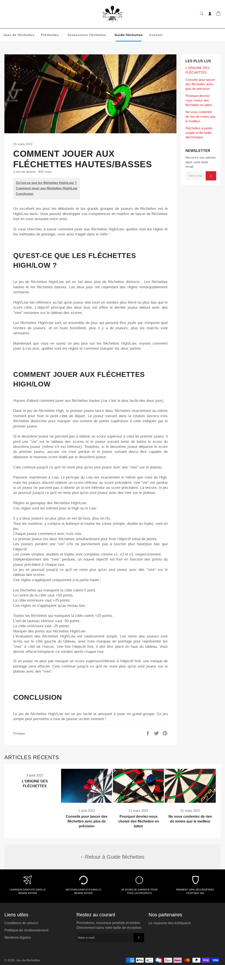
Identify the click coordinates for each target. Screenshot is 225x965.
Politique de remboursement (26, 930)
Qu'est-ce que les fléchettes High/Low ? (46, 183)
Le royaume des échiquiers (170, 923)
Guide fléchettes (129, 35)
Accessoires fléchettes (86, 35)
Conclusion (24, 194)
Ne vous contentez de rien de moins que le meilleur (200, 116)
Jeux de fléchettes (18, 35)
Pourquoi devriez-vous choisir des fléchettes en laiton (198, 100)
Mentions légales (17, 937)
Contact (155, 35)
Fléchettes (50, 35)
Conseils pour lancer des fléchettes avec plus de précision (200, 84)
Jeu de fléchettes (28, 960)
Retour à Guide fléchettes (114, 857)
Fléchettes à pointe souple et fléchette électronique (198, 132)
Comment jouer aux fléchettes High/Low (46, 188)
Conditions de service (21, 923)
